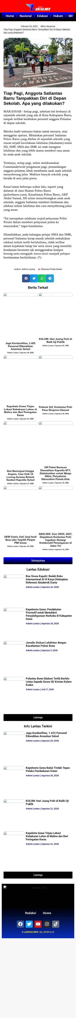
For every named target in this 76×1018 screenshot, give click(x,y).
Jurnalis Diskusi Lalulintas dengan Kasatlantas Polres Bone (46, 644)
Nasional (25, 16)
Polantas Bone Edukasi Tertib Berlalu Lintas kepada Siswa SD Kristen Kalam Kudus (49, 682)
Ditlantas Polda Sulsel (51, 269)
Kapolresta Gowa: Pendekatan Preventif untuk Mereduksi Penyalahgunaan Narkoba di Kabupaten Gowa (49, 614)
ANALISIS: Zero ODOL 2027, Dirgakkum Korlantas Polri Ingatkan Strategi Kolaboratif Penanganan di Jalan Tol (55, 540)
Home (10, 16)
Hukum (58, 16)
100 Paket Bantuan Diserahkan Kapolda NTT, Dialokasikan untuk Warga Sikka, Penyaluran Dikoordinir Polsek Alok (55, 473)
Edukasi (42, 16)
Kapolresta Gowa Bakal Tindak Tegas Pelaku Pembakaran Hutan (48, 769)
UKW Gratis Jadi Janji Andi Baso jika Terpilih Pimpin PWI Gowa (20, 539)
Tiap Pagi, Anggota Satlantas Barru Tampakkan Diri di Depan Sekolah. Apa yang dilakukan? (35, 98)
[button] (26, 278)
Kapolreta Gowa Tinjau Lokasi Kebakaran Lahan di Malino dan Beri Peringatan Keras (20, 411)
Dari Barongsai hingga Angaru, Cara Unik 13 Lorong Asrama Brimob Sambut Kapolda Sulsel (20, 475)
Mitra (43, 26)
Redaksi (30, 913)
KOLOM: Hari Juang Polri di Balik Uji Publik (55, 340)
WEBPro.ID (48, 932)
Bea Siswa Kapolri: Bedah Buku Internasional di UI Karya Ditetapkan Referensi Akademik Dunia (47, 579)
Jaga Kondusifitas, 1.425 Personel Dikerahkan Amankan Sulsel (20, 346)
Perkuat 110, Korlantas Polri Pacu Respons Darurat (55, 408)
